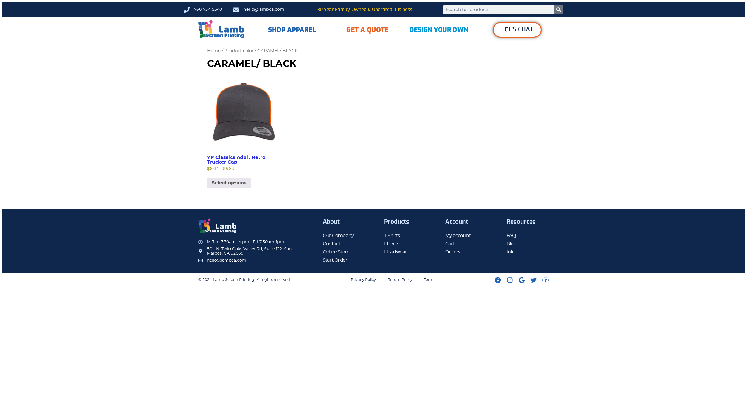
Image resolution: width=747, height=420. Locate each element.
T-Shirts (392, 235)
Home (214, 51)
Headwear (395, 252)
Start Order (335, 260)
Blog (511, 244)
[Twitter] (533, 280)
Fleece (391, 244)
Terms (429, 280)
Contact (331, 244)
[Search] (558, 9)
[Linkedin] (545, 280)
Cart (450, 244)
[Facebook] (498, 280)
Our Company (338, 235)
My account (458, 235)
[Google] (522, 280)
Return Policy (400, 280)
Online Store (336, 252)
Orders (452, 252)
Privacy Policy (363, 280)
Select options (229, 183)
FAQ (511, 235)
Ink (510, 252)
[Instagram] (510, 280)
